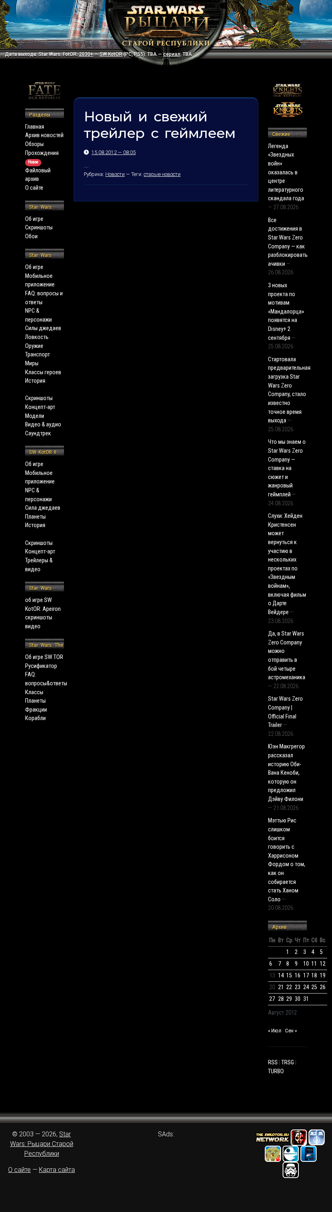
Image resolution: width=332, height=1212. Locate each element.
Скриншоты (39, 227)
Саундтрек (38, 433)
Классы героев (43, 372)
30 (297, 999)
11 (314, 963)
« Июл (274, 1031)
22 (289, 987)
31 (306, 999)
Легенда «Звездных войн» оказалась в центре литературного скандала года (286, 172)
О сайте (34, 187)
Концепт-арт (40, 407)
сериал (171, 54)
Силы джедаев (43, 328)
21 (281, 987)
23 (297, 987)
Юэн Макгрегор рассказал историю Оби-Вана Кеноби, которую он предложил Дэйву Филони (286, 773)
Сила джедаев (42, 507)
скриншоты (38, 617)
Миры (31, 363)
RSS (273, 1062)
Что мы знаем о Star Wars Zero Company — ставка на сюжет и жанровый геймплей (287, 468)
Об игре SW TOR (44, 657)
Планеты (35, 516)
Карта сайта (57, 1170)
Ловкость (37, 337)
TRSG (287, 1062)
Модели (34, 416)
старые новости (162, 174)
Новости (115, 174)
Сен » (291, 1031)
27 (272, 999)
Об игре (34, 219)
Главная (34, 126)
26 (323, 987)
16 (297, 975)
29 (289, 999)
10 (306, 963)
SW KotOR (111, 54)
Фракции (36, 709)
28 (281, 999)
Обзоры (34, 144)
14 (281, 975)
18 (314, 975)
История (35, 380)
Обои (31, 236)
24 (306, 987)
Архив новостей (44, 135)
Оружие (34, 346)
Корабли (35, 718)
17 (306, 975)
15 (289, 975)
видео (32, 626)
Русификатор (41, 666)
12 (323, 963)
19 (323, 975)
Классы (34, 692)
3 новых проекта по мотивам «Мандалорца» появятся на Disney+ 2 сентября (286, 311)
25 (314, 987)
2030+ (86, 54)
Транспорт (37, 354)
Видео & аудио (43, 424)
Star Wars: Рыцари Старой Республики (41, 1143)
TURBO (276, 1071)
